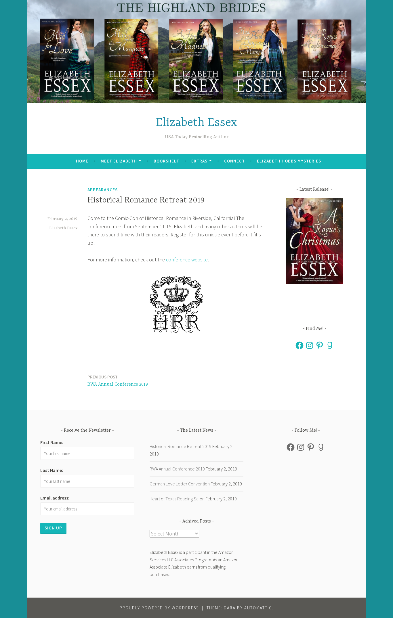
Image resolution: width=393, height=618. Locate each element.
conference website (187, 259)
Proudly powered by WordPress (159, 608)
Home (82, 161)
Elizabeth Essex (196, 123)
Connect (234, 161)
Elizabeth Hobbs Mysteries (289, 161)
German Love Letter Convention (180, 484)
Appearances (102, 189)
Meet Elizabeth (119, 161)
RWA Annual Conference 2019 (117, 380)
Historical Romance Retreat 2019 (180, 446)
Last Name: (51, 470)
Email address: (54, 498)
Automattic (258, 608)
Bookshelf (166, 161)
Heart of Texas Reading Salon (177, 499)
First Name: (51, 442)
